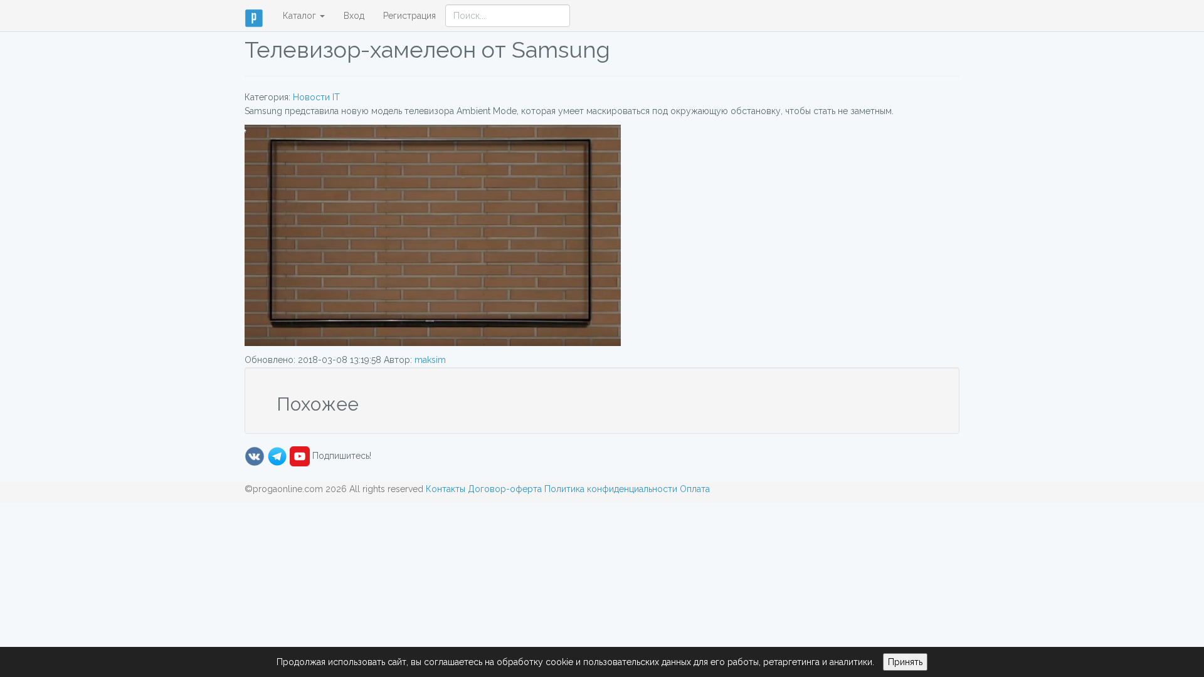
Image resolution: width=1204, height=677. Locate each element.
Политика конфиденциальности (610, 489)
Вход (354, 16)
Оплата (695, 489)
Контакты (445, 489)
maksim (430, 360)
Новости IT (316, 97)
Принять (905, 662)
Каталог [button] (301, 16)
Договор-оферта (505, 489)
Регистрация (409, 16)
